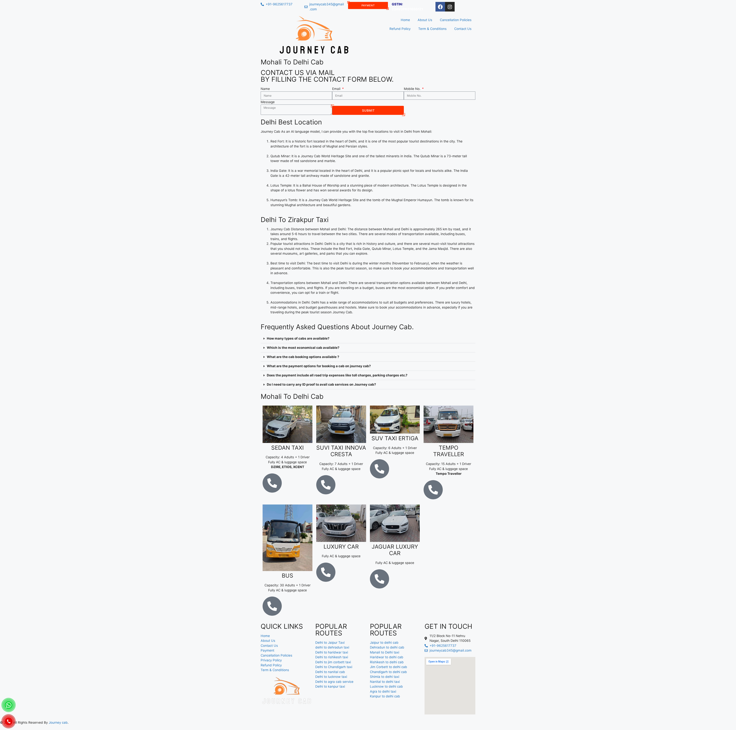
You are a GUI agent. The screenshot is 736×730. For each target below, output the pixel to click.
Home (405, 20)
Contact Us (463, 29)
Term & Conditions (432, 29)
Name (265, 89)
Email (336, 89)
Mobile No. (412, 89)
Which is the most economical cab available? (303, 348)
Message (268, 102)
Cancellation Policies (456, 20)
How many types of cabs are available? (298, 338)
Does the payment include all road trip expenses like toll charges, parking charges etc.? (337, 375)
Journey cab (58, 722)
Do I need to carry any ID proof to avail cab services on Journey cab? (321, 384)
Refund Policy (400, 29)
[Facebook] (440, 7)
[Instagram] (450, 7)
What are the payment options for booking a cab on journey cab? (319, 366)
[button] (368, 338)
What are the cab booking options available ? (303, 357)
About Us (425, 20)
